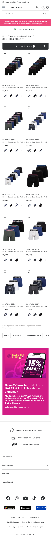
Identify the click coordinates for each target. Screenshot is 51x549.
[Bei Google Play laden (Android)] (9, 507)
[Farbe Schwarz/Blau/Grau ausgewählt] (16, 205)
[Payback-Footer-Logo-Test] (41, 508)
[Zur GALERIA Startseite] (14, 7)
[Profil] (37, 7)
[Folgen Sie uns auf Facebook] (8, 498)
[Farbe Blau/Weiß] (5, 95)
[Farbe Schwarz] (11, 95)
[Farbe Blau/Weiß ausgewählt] (29, 150)
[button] (17, 2)
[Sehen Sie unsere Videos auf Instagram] (16, 498)
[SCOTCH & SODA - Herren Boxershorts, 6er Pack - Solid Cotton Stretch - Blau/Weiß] (13, 66)
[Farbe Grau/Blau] (35, 205)
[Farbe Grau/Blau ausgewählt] (35, 314)
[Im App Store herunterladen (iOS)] (25, 508)
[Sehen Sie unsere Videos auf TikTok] (34, 498)
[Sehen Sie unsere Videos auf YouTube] (25, 498)
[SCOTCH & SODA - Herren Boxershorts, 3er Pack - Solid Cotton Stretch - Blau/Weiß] (37, 176)
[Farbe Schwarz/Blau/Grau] (16, 95)
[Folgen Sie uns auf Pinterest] (42, 498)
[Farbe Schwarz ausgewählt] (35, 95)
